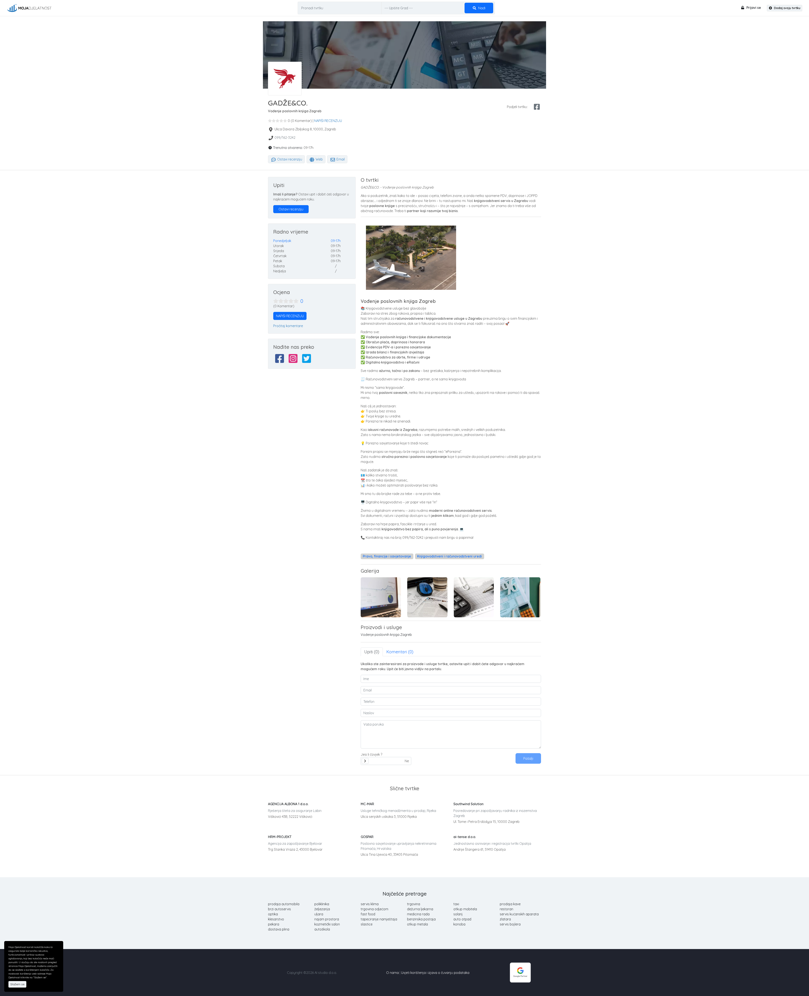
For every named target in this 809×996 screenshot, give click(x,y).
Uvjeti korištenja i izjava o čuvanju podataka (435, 973)
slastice (366, 924)
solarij (458, 914)
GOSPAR (367, 837)
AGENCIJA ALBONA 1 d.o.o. (288, 804)
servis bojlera (510, 924)
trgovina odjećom (374, 909)
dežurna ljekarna (420, 909)
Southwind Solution (468, 804)
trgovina (413, 904)
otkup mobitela (465, 909)
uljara (318, 914)
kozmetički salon (327, 924)
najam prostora (326, 919)
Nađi (481, 8)
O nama (392, 973)
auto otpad (462, 919)
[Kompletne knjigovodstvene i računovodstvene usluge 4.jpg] (474, 597)
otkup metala (417, 924)
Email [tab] (340, 159)
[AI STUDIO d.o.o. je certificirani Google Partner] (520, 972)
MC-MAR (367, 804)
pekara (273, 924)
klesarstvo (276, 919)
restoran (506, 909)
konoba (459, 924)
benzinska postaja (421, 919)
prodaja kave (510, 904)
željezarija (322, 909)
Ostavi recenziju (289, 159)
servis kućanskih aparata (519, 914)
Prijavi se (753, 7)
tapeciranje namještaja (379, 919)
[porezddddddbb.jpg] (427, 597)
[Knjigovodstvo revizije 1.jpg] (520, 597)
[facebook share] (537, 106)
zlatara (505, 919)
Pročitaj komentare (288, 326)
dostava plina (278, 929)
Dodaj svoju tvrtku (786, 8)
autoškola (322, 929)
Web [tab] (319, 159)
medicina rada (418, 914)
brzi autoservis (279, 909)
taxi (456, 904)
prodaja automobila (283, 904)
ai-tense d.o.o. (464, 837)
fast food (368, 914)
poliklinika (321, 904)
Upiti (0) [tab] (371, 651)
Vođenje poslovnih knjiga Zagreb (386, 634)
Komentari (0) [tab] (399, 651)
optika (273, 914)
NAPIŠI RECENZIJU (328, 121)
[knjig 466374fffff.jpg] (381, 597)
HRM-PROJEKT (280, 837)
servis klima (370, 904)
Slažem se (17, 984)
